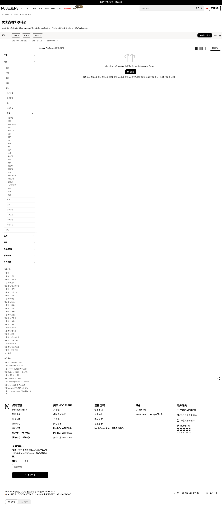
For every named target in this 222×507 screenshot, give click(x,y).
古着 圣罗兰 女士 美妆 (12, 375)
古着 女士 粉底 (9, 308)
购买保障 (16, 419)
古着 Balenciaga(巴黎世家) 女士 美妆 (16, 382)
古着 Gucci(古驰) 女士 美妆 (13, 362)
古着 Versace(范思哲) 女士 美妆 (14, 385)
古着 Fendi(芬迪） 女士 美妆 (14, 366)
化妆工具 (11, 131)
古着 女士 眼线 (9, 302)
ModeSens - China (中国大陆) (149, 415)
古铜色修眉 (12, 124)
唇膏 (9, 163)
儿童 (41, 8)
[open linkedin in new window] (215, 493)
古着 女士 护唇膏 (10, 318)
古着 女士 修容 (9, 299)
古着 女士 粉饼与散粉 (11, 337)
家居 (47, 8)
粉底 (9, 147)
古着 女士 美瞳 (9, 315)
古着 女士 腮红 (9, 283)
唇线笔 (10, 166)
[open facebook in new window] (186, 493)
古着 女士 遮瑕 (9, 296)
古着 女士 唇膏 (9, 324)
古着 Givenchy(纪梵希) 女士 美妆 (15, 369)
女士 (22, 8)
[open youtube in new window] (198, 493)
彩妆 (8, 113)
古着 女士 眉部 (9, 289)
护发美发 (10, 108)
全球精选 (215, 48)
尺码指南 (16, 428)
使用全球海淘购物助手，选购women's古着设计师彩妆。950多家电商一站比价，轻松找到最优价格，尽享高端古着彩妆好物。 (45, 28)
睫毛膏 (10, 169)
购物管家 (16, 415)
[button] (3, 35)
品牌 (53, 8)
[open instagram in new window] (182, 493)
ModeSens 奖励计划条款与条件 (109, 428)
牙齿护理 (10, 220)
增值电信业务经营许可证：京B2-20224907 (53, 494)
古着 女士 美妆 (9, 276)
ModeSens (141, 410)
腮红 (9, 121)
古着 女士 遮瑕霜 (10, 280)
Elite (75, 8)
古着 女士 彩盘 (9, 334)
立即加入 (215, 8)
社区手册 (98, 424)
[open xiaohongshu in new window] (202, 493)
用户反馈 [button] (26, 433)
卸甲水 (10, 182)
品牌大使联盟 (59, 415)
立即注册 (30, 475)
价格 (25, 35)
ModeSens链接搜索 (62, 433)
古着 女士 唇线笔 (10, 328)
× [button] (29, 41)
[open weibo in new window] (190, 493)
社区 (59, 8)
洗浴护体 (10, 93)
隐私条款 (98, 419)
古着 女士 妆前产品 (11, 340)
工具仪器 (10, 215)
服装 (7, 68)
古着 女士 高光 (9, 312)
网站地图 (57, 424)
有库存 (37, 35)
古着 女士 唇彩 (9, 321)
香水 (8, 103)
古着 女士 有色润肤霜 (11, 347)
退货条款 (26, 438)
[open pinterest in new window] (174, 493)
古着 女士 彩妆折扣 (11, 350)
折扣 (15, 35)
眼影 (9, 143)
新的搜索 (130, 72)
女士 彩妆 (7, 353)
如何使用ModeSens (62, 438)
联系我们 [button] (16, 433)
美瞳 (9, 153)
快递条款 (16, 438)
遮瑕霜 (10, 118)
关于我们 (57, 410)
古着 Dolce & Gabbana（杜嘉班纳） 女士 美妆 (18, 393)
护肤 (8, 205)
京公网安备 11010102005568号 (20, 494)
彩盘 (9, 172)
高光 (9, 150)
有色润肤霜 (12, 185)
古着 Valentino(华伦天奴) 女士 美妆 (16, 388)
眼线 (9, 140)
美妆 (34, 8)
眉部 (9, 127)
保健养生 (10, 225)
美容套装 (10, 98)
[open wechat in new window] (194, 493)
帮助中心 (16, 424)
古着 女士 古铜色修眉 (11, 286)
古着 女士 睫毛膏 (10, 331)
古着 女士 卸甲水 (10, 344)
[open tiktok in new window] (211, 493)
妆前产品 (11, 179)
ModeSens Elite (19, 410)
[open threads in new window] (207, 493)
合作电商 (57, 419)
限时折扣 (67, 8)
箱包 (7, 78)
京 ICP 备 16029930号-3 (45, 492)
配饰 (7, 83)
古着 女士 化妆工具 (11, 292)
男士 (28, 8)
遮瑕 (9, 134)
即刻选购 (119, 2)
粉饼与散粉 (12, 176)
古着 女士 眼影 (9, 305)
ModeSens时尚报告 (62, 428)
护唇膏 (10, 156)
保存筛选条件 (205, 35)
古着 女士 (7, 273)
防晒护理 (10, 210)
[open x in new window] (178, 493)
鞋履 (7, 73)
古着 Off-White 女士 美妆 (12, 378)
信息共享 (98, 415)
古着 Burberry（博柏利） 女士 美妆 (16, 372)
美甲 (8, 200)
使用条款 (98, 410)
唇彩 (9, 160)
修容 (9, 137)
